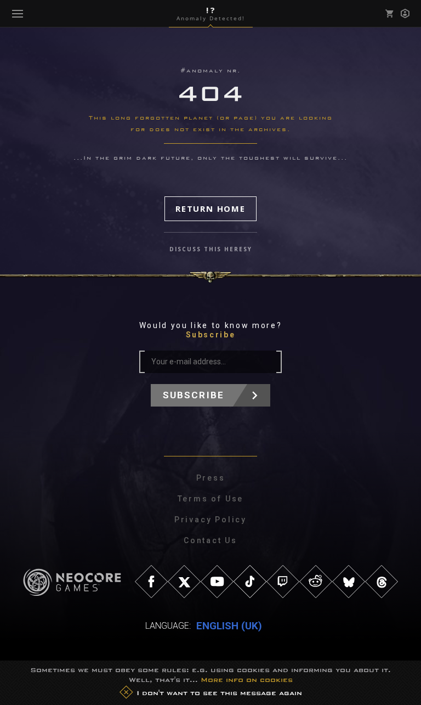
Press (210, 477)
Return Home (210, 208)
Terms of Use (211, 498)
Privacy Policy (210, 519)
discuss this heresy (210, 249)
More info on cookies (247, 680)
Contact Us (210, 540)
